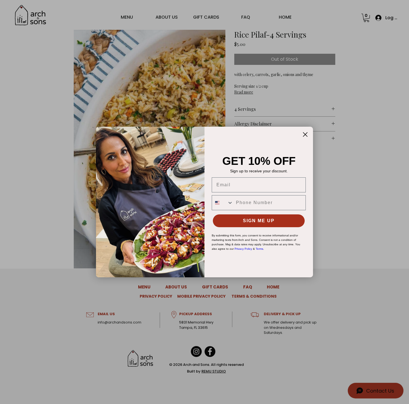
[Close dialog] (305, 134)
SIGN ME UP (259, 220)
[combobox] (222, 202)
